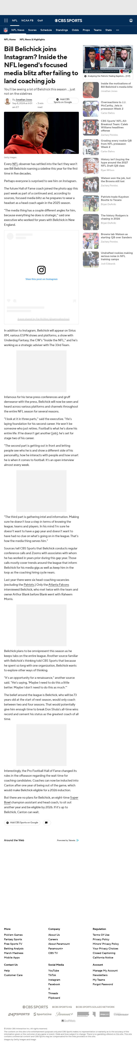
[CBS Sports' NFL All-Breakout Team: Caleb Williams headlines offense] (91, 127)
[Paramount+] (64, 1013)
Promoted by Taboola (66, 840)
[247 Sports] (19, 1013)
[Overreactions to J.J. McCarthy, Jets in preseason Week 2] (91, 109)
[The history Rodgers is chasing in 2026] (91, 222)
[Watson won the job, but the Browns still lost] (91, 185)
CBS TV (53, 953)
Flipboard (54, 998)
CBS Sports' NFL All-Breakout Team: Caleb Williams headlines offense (114, 125)
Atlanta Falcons (58, 585)
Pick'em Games (13, 935)
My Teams (99, 980)
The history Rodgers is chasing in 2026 (114, 217)
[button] (6, 20)
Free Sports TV (13, 944)
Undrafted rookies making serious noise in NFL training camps (117, 256)
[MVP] (105, 1013)
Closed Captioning (104, 950)
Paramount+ (55, 948)
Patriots (29, 585)
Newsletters (100, 975)
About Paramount (59, 944)
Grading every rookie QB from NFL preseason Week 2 (116, 144)
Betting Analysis (13, 948)
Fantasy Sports (13, 939)
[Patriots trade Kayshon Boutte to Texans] (91, 203)
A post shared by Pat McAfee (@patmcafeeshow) (44, 318)
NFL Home (10, 39)
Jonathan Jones (24, 99)
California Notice (103, 954)
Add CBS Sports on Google (63, 101)
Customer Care (13, 975)
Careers (53, 939)
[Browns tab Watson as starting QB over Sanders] (91, 241)
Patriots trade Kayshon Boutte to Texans (115, 198)
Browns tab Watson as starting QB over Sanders (116, 236)
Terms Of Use (101, 935)
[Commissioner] (86, 1013)
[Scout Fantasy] (121, 1014)
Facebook (54, 984)
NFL (15, 164)
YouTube (53, 970)
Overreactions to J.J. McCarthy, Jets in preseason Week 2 (113, 105)
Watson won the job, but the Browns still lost (115, 179)
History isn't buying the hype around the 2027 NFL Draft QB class (115, 162)
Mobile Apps (12, 957)
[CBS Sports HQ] (62, 1006)
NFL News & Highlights (32, 39)
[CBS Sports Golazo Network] (95, 1006)
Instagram (54, 980)
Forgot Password (103, 984)
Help (7, 970)
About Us (54, 935)
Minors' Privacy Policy (106, 944)
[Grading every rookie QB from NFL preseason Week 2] (91, 147)
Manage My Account (105, 970)
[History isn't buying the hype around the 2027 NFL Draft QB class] (91, 166)
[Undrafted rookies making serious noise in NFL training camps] (91, 259)
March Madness (13, 953)
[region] (108, 59)
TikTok (52, 975)
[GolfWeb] (68, 1021)
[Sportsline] (43, 1013)
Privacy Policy (101, 939)
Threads (53, 993)
